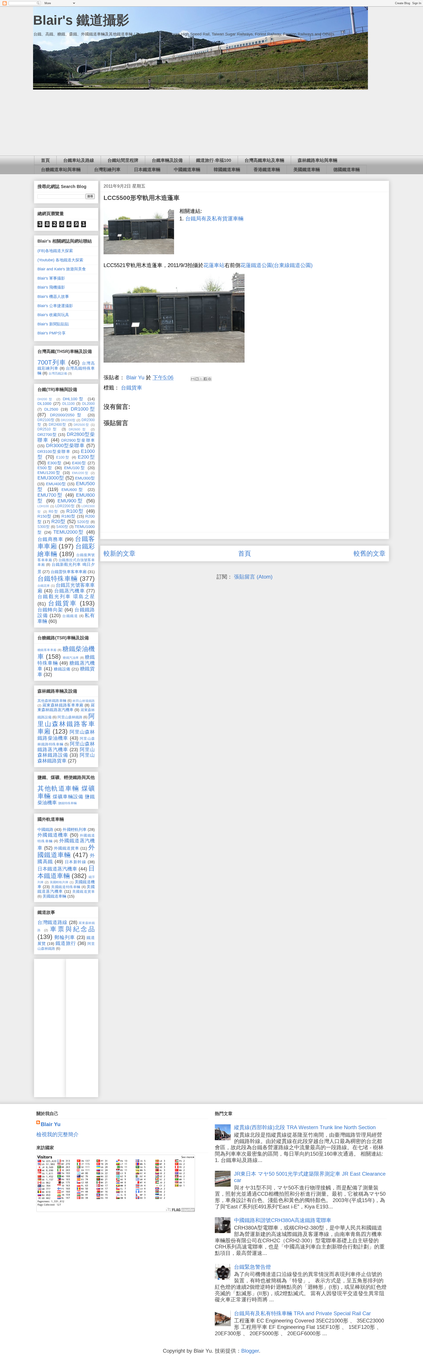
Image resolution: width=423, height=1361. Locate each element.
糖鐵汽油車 (71, 657)
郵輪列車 (64, 937)
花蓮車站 (213, 265)
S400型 (62, 527)
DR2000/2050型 (67, 415)
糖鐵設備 (62, 669)
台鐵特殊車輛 (57, 578)
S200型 (83, 522)
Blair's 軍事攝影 (51, 278)
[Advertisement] (211, 122)
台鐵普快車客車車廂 (69, 572)
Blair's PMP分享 (51, 333)
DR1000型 (83, 409)
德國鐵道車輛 (346, 169)
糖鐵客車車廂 (47, 650)
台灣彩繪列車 (107, 169)
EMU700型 (50, 495)
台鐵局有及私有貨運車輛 (214, 218)
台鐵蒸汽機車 (69, 591)
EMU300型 (85, 478)
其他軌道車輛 (58, 788)
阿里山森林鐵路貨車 (66, 757)
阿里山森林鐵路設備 (66, 752)
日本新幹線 (75, 862)
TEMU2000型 (68, 532)
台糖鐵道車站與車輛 (61, 169)
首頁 (45, 160)
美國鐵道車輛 (306, 169)
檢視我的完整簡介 (57, 1134)
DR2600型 (78, 429)
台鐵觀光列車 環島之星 (66, 596)
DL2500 (51, 409)
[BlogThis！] (197, 379)
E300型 (55, 463)
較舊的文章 (370, 553)
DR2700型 (47, 434)
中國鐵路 (45, 829)
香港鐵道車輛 (267, 169)
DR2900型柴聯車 (78, 440)
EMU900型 (71, 500)
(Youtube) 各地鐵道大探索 (60, 260)
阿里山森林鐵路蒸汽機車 (66, 746)
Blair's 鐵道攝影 (81, 20)
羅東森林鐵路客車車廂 (63, 705)
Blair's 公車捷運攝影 (55, 306)
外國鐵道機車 (52, 835)
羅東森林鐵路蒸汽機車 (66, 707)
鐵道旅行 (66, 943)
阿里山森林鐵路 (70, 717)
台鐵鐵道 (70, 616)
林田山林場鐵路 (83, 701)
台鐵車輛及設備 (167, 160)
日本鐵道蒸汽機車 (57, 869)
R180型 (68, 516)
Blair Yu (51, 1124)
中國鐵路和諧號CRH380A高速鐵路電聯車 (282, 1220)
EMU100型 (74, 468)
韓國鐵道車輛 (227, 169)
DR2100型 (45, 420)
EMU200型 (80, 473)
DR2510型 (48, 429)
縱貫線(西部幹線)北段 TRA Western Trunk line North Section (305, 1127)
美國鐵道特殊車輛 (65, 887)
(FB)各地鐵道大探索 (55, 251)
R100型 (75, 511)
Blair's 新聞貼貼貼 (53, 324)
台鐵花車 (43, 585)
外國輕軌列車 (74, 829)
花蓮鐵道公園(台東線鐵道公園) (276, 265)
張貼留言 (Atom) (253, 577)
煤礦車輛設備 (68, 796)
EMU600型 (73, 489)
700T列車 (51, 362)
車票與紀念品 (72, 929)
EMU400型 (56, 484)
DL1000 (44, 403)
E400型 (79, 463)
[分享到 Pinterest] (209, 379)
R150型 (44, 516)
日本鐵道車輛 (147, 169)
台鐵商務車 (50, 539)
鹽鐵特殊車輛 (67, 803)
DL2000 (88, 404)
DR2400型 (58, 424)
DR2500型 (81, 424)
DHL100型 (74, 399)
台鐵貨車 (131, 388)
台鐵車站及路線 (78, 160)
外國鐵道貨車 (66, 848)
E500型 (45, 468)
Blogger (250, 1351)
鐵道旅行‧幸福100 (213, 160)
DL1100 (68, 404)
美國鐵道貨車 (83, 891)
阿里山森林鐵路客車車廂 (66, 724)
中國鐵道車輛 (187, 169)
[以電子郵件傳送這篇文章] (193, 379)
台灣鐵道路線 (52, 922)
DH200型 (45, 399)
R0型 (54, 511)
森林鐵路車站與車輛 (317, 160)
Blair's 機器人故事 (53, 296)
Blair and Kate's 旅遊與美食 (61, 269)
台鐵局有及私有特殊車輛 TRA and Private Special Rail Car (302, 1313)
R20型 (58, 521)
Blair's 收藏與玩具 (53, 315)
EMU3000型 (50, 478)
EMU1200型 (49, 472)
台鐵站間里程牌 (123, 160)
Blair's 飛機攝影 (51, 287)
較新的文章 (119, 553)
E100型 (63, 457)
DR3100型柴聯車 (53, 451)
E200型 (86, 457)
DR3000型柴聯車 (65, 445)
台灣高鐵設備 (57, 373)
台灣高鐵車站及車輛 (264, 160)
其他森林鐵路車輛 (52, 701)
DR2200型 (68, 420)
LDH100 (43, 506)
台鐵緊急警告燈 (252, 1267)
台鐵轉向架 (50, 609)
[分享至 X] (201, 379)
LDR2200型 (65, 506)
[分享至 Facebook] (205, 379)
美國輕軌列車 (59, 882)
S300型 (43, 527)
